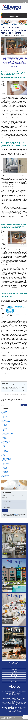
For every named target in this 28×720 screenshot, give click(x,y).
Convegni (4, 412)
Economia (5, 429)
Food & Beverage (6, 421)
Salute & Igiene (5, 460)
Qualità (3, 455)
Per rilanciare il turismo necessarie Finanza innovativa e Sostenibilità (15, 395)
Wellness (4, 477)
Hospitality (4, 426)
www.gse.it (20, 135)
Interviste (4, 436)
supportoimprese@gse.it (6, 137)
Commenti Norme (7, 458)
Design (3, 415)
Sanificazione (5, 462)
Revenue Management (8, 433)
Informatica (5, 467)
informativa (16, 514)
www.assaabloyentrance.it (6, 219)
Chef (4, 423)
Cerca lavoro (3, 2)
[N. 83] (14, 541)
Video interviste (5, 475)
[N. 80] (14, 644)
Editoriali (4, 420)
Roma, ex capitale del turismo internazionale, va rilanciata (14, 397)
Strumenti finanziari (7, 459)
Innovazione (4, 434)
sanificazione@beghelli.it (6, 287)
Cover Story (4, 413)
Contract (5, 417)
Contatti (15, 0)
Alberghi (5, 443)
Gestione (5, 438)
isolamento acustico (10, 399)
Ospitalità (5, 450)
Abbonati (8, 2)
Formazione (5, 432)
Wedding (4, 476)
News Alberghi (5, 442)
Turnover (4, 473)
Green (4, 446)
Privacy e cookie (16, 699)
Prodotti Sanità (6, 463)
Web (4, 454)
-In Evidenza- (5, 411)
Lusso (4, 447)
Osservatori (5, 472)
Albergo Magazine (4, 0)
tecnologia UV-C (9, 400)
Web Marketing (6, 441)
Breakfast (5, 445)
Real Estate (4, 456)
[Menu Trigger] (26, 6)
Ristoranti (5, 425)
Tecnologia (4, 466)
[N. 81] (14, 609)
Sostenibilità (5, 440)
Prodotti (22, 35)
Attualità (5, 428)
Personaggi (5, 451)
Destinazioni (5, 471)
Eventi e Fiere (6, 430)
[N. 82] (14, 575)
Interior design (6, 419)
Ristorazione (5, 453)
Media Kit (11, 0)
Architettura (5, 416)
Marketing (4, 437)
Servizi (4, 464)
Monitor (5, 449)
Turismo (4, 470)
